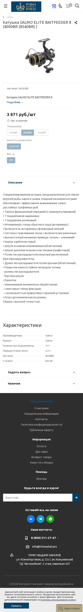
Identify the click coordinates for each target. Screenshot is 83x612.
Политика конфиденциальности (41, 424)
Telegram (40, 519)
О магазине (41, 408)
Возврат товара (41, 457)
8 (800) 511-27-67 (43, 537)
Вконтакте (31, 519)
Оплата (41, 446)
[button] (69, 608)
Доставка (42, 451)
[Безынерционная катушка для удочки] (41, 56)
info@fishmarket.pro (44, 546)
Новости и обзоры (41, 462)
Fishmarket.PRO (41, 401)
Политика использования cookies (58, 600)
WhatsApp (50, 519)
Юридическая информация (42, 413)
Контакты (41, 419)
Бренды (41, 478)
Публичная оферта (41, 430)
